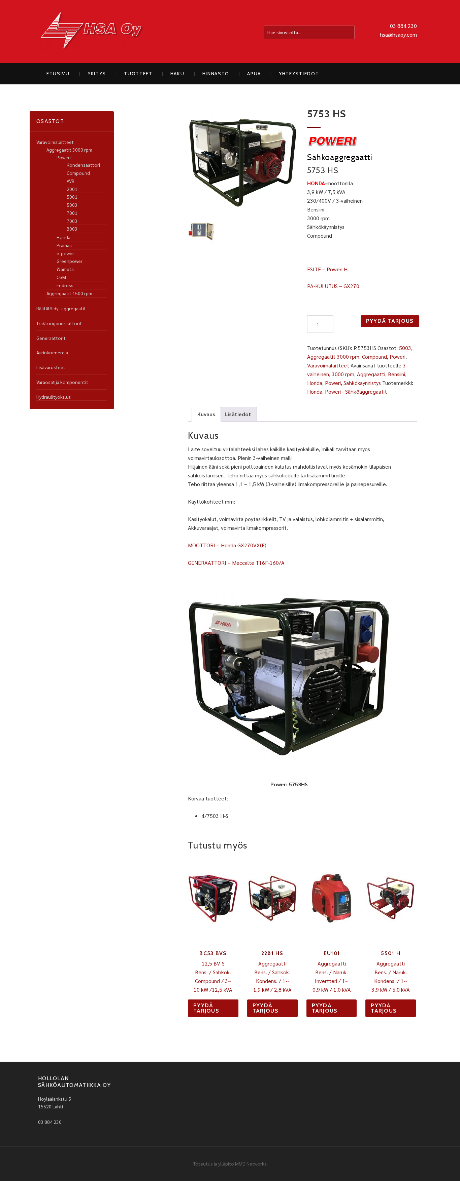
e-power (65, 253)
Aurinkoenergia (52, 352)
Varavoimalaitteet (328, 365)
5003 (405, 347)
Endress (65, 285)
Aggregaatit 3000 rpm (333, 356)
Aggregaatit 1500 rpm (69, 293)
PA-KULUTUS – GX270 (333, 285)
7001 (72, 213)
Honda (314, 382)
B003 (72, 229)
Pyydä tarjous (390, 321)
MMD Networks (251, 1163)
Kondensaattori (83, 165)
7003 (72, 221)
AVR (70, 181)
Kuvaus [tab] (206, 414)
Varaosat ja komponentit (62, 382)
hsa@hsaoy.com (398, 34)
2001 (72, 189)
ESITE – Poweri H (327, 269)
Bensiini (396, 374)
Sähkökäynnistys (362, 382)
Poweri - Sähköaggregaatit (356, 391)
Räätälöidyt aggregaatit (61, 308)
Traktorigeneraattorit (59, 323)
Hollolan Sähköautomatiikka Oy (92, 31)
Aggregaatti (371, 374)
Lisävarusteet (50, 367)
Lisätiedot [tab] (238, 414)
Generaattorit (51, 338)
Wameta (65, 269)
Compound (374, 356)
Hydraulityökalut (53, 397)
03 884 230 (403, 25)
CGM (61, 277)
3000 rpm (343, 374)
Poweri (397, 356)
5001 (72, 197)
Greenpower (70, 261)
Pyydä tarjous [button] (206, 1008)
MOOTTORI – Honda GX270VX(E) (227, 545)
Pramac (64, 245)
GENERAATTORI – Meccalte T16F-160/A (236, 562)
